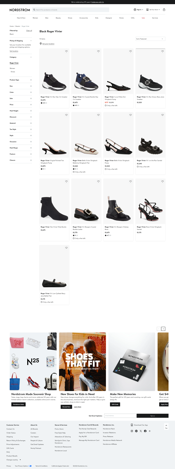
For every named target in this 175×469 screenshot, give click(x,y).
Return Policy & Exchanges (15, 440)
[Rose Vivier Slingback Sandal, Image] (150, 201)
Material (13, 123)
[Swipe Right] (163, 329)
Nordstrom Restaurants (63, 447)
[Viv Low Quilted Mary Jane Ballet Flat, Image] (54, 267)
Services (155, 18)
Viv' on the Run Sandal (149, 160)
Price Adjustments (12, 444)
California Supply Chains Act (60, 466)
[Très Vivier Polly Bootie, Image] (54, 201)
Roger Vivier (14, 63)
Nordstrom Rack (109, 429)
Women (35, 18)
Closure (12, 160)
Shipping (9, 436)
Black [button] (12, 34)
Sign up (152, 416)
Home (121, 18)
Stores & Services (61, 425)
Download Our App (141, 425)
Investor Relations (109, 432)
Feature (12, 154)
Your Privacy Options (21, 466)
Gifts (132, 18)
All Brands (34, 429)
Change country (12, 460)
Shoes (70, 18)
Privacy (8, 466)
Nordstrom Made (18, 404)
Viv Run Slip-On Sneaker (54, 97)
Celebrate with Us (97, 2)
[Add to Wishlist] (66, 51)
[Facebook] (145, 431)
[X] (141, 431)
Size (11, 86)
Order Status (11, 433)
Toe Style (13, 129)
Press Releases (108, 436)
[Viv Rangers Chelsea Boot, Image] (118, 201)
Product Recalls (11, 456)
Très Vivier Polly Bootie (53, 227)
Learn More (77, 407)
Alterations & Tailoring (63, 436)
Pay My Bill (83, 436)
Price (11, 104)
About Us (34, 425)
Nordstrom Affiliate (110, 444)
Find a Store (59, 429)
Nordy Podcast (36, 448)
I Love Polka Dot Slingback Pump (115, 98)
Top (166, 428)
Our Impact (35, 436)
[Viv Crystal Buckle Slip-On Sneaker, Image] (86, 71)
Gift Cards (115, 404)
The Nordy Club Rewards (87, 429)
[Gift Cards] (131, 361)
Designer (109, 18)
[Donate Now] (82, 361)
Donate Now (66, 407)
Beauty (58, 18)
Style (11, 135)
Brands (17, 26)
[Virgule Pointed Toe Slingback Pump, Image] (54, 135)
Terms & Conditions (41, 466)
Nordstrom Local (61, 450)
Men (46, 18)
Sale (143, 18)
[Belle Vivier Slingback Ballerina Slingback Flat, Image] (86, 135)
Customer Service (12, 425)
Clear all (29, 30)
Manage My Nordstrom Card (89, 440)
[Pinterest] (136, 431)
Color (12, 92)
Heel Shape (14, 148)
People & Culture (36, 440)
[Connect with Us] (149, 431)
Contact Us (10, 429)
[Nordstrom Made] (33, 361)
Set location (14, 51)
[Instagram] (132, 431)
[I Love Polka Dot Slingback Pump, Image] (118, 71)
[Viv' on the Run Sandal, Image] (150, 135)
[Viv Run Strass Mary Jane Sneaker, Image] (150, 71)
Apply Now (164, 404)
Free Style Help (60, 433)
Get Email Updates (37, 444)
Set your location (48, 44)
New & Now (21, 18)
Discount (13, 117)
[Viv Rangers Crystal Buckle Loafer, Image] (86, 201)
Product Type (14, 80)
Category (13, 57)
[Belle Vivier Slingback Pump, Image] (118, 135)
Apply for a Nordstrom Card (89, 432)
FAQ (8, 452)
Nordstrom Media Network (112, 440)
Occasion (13, 141)
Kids (96, 18)
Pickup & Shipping (16, 40)
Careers (33, 433)
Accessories (83, 18)
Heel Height (14, 111)
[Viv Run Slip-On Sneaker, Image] (54, 71)
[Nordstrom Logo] (20, 10)
